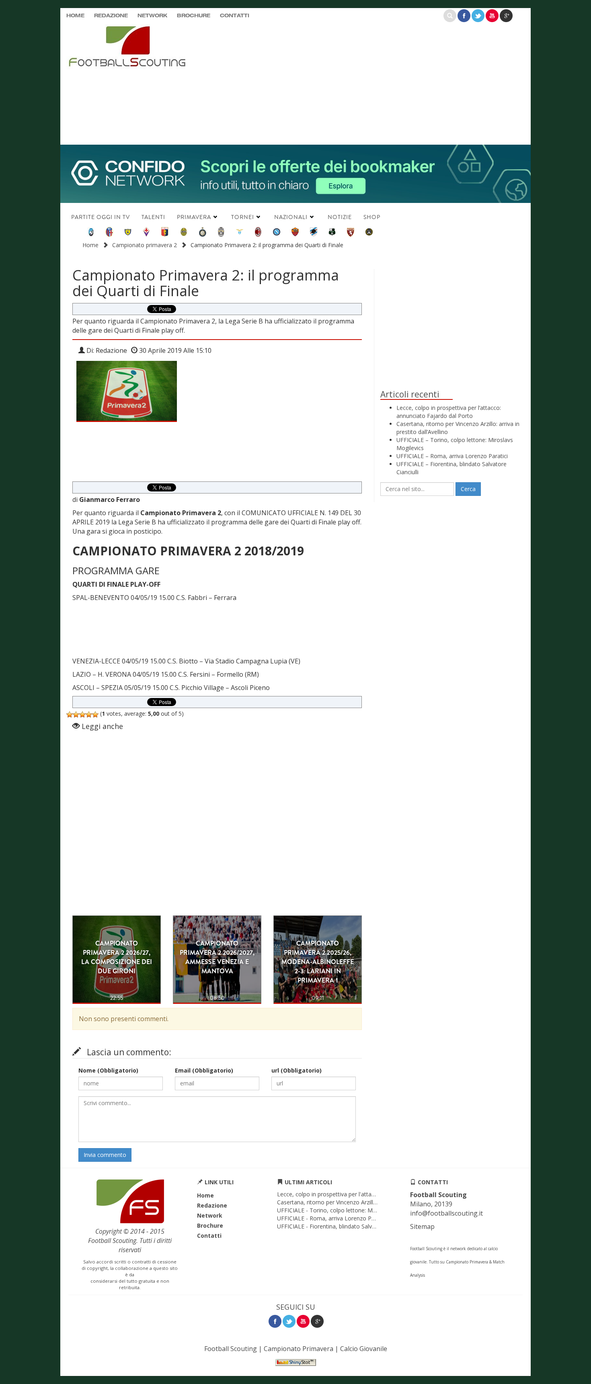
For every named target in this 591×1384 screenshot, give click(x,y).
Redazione (111, 16)
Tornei (242, 217)
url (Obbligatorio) (296, 1070)
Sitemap (422, 1226)
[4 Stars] (89, 714)
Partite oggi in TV (100, 217)
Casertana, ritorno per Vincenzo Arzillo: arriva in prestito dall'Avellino (365, 1202)
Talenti (153, 217)
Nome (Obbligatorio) (108, 1070)
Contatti (234, 16)
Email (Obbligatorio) (204, 1070)
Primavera (194, 217)
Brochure (193, 16)
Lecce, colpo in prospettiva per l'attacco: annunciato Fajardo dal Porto (368, 1194)
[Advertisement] (374, 82)
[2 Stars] (76, 714)
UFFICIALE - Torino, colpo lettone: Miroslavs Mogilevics (349, 1210)
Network (152, 16)
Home (75, 16)
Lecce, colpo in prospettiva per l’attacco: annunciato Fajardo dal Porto (448, 412)
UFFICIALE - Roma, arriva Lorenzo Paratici (332, 1218)
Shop (371, 217)
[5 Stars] (95, 714)
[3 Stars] (82, 714)
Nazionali (291, 217)
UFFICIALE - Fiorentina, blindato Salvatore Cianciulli (343, 1226)
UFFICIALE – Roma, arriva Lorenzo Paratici (452, 456)
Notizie (340, 217)
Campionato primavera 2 (144, 245)
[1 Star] (69, 714)
